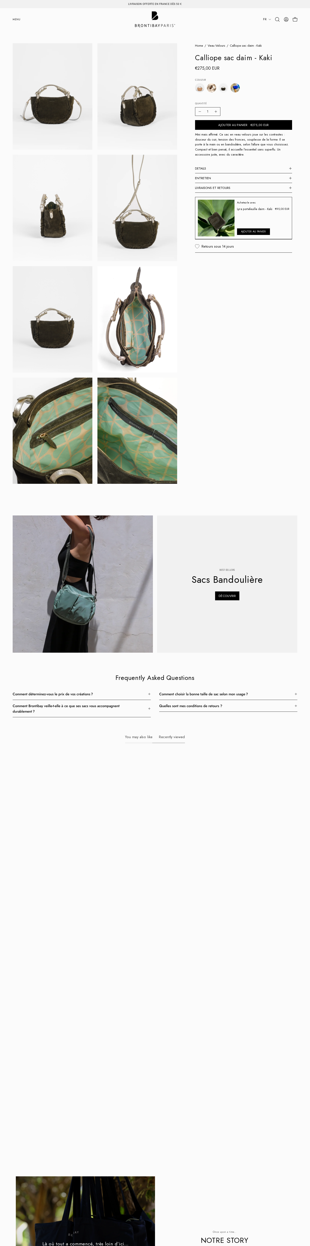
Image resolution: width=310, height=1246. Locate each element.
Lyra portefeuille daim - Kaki (254, 209)
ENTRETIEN (203, 178)
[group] (155, 4)
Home (199, 45)
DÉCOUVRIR (227, 596)
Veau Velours (216, 45)
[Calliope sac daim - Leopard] (211, 87)
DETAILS (200, 168)
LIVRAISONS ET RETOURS (212, 188)
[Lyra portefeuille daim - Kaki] (216, 218)
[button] (277, 19)
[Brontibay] (155, 19)
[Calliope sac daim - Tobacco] (199, 87)
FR (265, 19)
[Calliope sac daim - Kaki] (223, 87)
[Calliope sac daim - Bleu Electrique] (235, 87)
